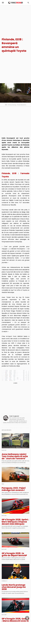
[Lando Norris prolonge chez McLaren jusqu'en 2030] (15, 571)
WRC (3, 484)
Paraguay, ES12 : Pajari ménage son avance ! (14, 489)
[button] (15, 375)
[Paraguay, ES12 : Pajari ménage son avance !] (15, 474)
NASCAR (4, 450)
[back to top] (27, 618)
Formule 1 (4, 581)
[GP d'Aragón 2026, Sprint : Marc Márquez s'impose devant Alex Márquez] (15, 506)
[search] (28, 3)
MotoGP (4, 515)
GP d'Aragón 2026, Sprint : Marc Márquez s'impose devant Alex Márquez (15, 521)
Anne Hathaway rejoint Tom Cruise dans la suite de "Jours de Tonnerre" (15, 456)
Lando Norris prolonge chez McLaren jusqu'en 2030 (14, 587)
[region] (15, 20)
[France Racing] (15, 2)
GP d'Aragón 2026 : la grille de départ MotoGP (14, 554)
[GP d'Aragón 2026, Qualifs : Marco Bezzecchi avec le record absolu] (15, 605)
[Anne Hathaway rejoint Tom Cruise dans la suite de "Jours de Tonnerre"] (15, 440)
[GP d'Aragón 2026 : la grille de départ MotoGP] (15, 539)
